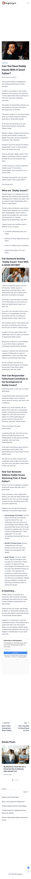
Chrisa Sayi (8, 774)
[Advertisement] (15, 22)
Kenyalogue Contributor (9, 77)
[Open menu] (27, 3)
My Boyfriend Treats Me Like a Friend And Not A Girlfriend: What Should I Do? (15, 769)
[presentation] (15, 754)
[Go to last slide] (4, 762)
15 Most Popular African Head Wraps (14, 806)
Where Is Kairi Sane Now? (10, 797)
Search (4, 789)
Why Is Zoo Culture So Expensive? (13, 801)
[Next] (27, 762)
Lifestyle (5, 63)
